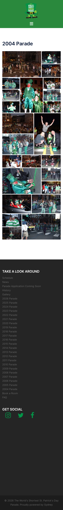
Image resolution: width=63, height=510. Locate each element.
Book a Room (10, 393)
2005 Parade (9, 384)
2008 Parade (9, 372)
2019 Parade (9, 327)
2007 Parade (9, 376)
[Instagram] (8, 416)
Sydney (48, 504)
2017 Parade (9, 335)
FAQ (4, 397)
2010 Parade (9, 364)
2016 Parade (9, 339)
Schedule (7, 277)
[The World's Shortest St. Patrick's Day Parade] (31, 10)
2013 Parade (9, 352)
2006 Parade (9, 380)
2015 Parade (9, 343)
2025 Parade (9, 302)
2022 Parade (9, 314)
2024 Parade (9, 306)
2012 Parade (9, 356)
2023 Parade (9, 310)
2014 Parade (9, 347)
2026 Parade (9, 298)
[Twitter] (21, 416)
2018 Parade (9, 331)
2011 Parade (9, 360)
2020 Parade (9, 323)
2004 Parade (9, 389)
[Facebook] (32, 416)
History (6, 290)
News (5, 282)
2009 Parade (9, 368)
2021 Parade (9, 319)
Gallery (6, 294)
